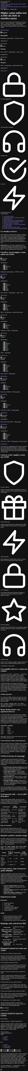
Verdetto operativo (8, 219)
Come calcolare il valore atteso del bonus (13, 221)
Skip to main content (5, 1)
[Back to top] (1, 1069)
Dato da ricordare (8, 225)
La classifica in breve (9, 216)
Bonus (12, 4)
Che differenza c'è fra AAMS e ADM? (11, 1000)
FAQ (20, 4)
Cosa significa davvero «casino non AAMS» (14, 217)
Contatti (23, 4)
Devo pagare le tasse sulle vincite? (10, 962)
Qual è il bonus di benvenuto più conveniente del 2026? (13, 972)
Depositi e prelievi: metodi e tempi (12, 227)
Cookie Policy (7, 1047)
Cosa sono (7, 4)
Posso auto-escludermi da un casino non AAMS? (13, 991)
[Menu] (9, 5)
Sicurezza (16, 4)
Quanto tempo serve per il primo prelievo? (12, 982)
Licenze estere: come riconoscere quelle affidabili (15, 228)
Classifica (3, 4)
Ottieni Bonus (4, 43)
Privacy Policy (7, 1046)
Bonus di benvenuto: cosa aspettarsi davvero (14, 220)
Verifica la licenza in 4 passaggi (11, 223)
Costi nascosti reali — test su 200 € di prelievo (14, 224)
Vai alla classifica (5, 5)
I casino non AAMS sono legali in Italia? (11, 953)
